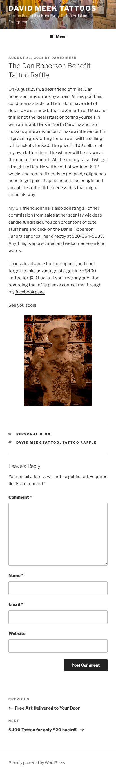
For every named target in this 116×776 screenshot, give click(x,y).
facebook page (30, 292)
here (23, 229)
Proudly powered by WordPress (36, 762)
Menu (61, 36)
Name (15, 575)
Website (17, 633)
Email (15, 604)
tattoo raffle (80, 442)
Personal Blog (33, 434)
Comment (20, 497)
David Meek (64, 58)
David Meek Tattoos (52, 8)
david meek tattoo (38, 442)
